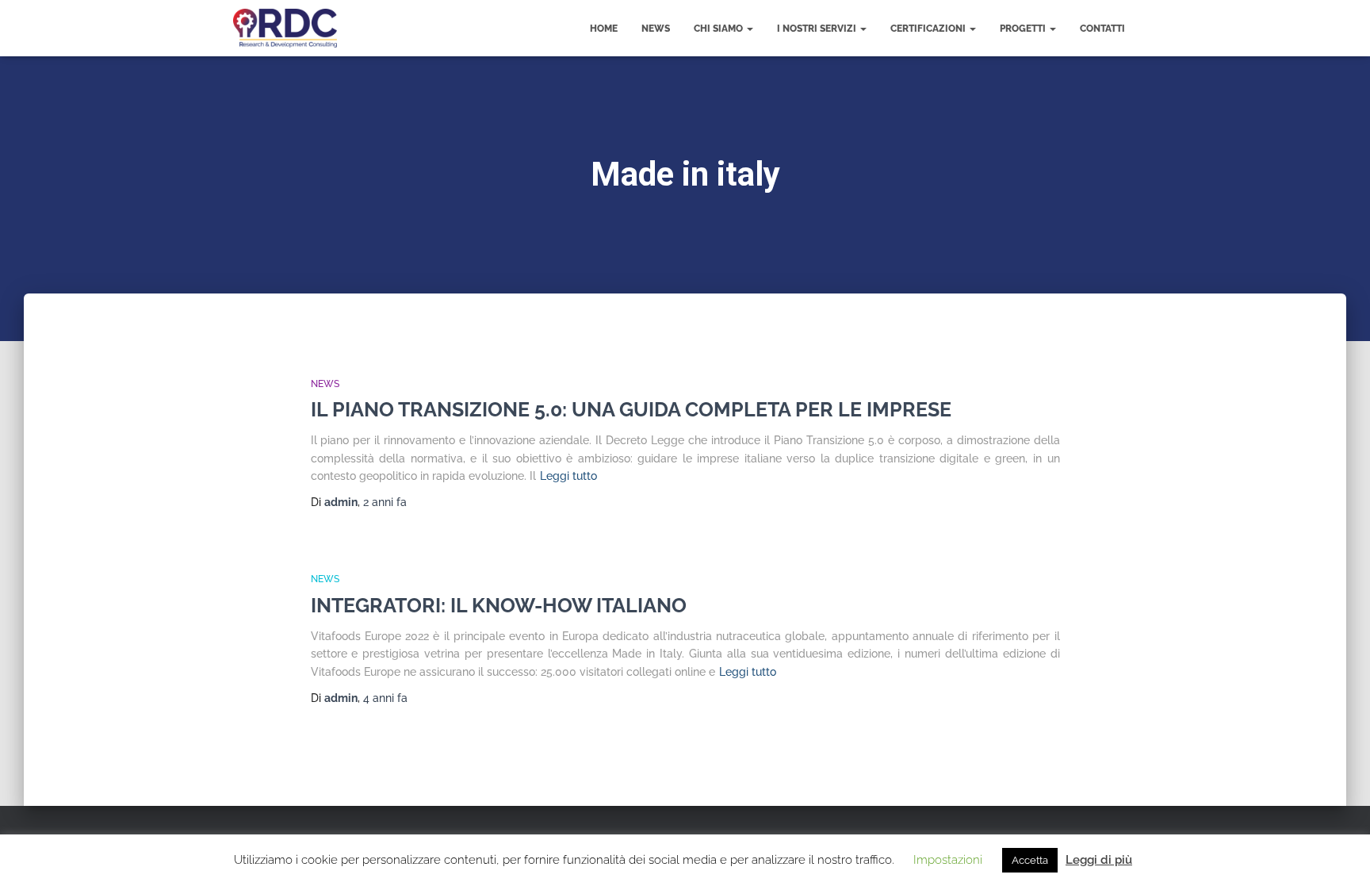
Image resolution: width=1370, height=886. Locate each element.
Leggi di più (1099, 860)
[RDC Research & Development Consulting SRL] (285, 28)
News (655, 28)
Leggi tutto (568, 476)
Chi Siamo (719, 28)
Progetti (1024, 28)
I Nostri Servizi (818, 28)
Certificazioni (929, 28)
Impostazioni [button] (947, 860)
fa (385, 502)
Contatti (1102, 28)
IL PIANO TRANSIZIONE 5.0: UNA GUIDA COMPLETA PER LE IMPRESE (631, 409)
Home (604, 28)
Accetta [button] (1030, 860)
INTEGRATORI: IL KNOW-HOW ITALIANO (499, 605)
